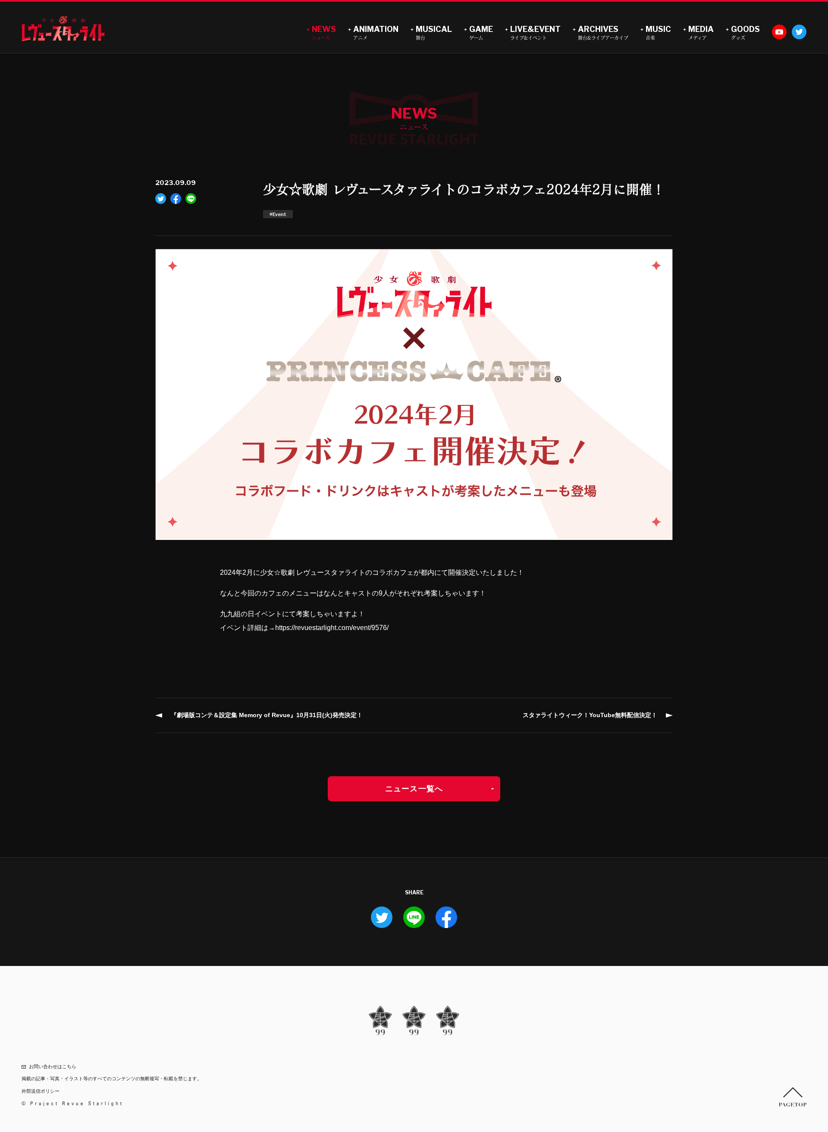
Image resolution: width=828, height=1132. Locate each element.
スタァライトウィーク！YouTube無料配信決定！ (590, 715)
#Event (278, 214)
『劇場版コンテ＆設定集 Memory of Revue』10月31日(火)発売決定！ (267, 715)
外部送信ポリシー (41, 1091)
